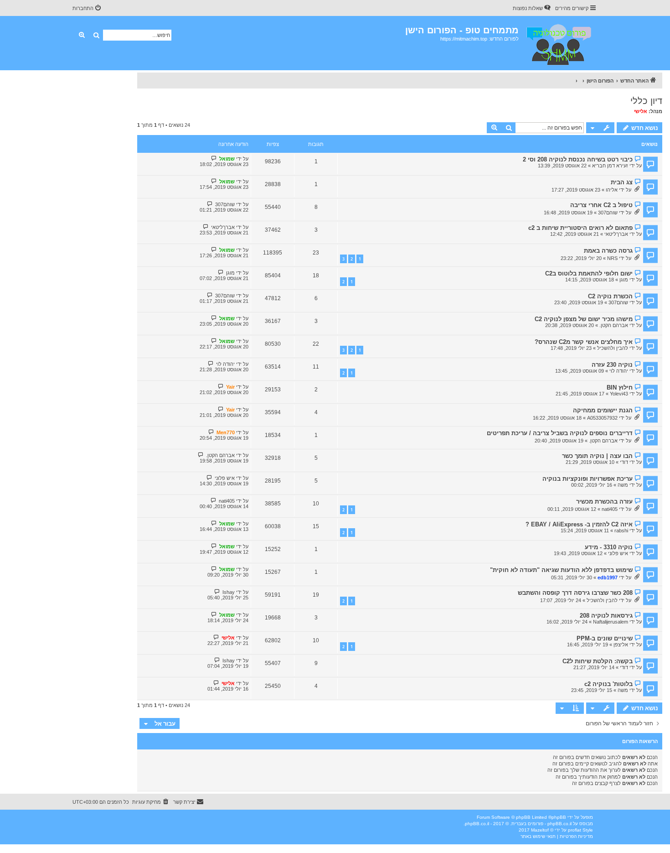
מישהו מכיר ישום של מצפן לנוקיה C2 (584, 319)
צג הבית (622, 182)
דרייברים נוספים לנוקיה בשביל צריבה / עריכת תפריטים (560, 433)
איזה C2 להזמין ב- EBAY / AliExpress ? (579, 524)
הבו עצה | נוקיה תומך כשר (597, 456)
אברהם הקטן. (613, 325)
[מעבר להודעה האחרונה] (214, 158)
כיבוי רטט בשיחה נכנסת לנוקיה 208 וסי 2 (578, 159)
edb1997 (608, 577)
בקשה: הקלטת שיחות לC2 (597, 661)
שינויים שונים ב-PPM (605, 638)
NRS (612, 258)
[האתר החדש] (558, 43)
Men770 (225, 432)
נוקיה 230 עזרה (612, 364)
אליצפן (620, 644)
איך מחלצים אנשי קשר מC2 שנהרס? (584, 341)
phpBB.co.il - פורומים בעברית (541, 823)
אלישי (640, 111)
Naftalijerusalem (610, 621)
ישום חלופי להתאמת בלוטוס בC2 (589, 273)
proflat (574, 829)
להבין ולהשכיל (612, 348)
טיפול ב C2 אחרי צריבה (601, 205)
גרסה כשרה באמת (608, 250)
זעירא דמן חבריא (610, 165)
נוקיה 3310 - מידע (609, 547)
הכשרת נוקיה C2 (610, 296)
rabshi (621, 530)
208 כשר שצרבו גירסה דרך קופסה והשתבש (575, 592)
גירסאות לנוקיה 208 (606, 615)
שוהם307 (608, 212)
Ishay (228, 592)
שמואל (227, 158)
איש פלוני (225, 478)
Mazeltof (540, 829)
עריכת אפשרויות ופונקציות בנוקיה (587, 478)
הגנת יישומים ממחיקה (603, 410)
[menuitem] (532, 8)
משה (623, 485)
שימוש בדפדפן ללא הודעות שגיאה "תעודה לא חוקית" (561, 570)
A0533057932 (602, 418)
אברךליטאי (616, 234)
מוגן (623, 279)
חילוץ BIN (620, 387)
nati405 (610, 509)
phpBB (558, 817)
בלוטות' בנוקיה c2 (608, 684)
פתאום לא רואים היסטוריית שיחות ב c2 (580, 227)
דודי (624, 462)
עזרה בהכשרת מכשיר (604, 501)
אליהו (612, 189)
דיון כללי (646, 101)
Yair (230, 387)
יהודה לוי (618, 371)
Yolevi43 (619, 393)
